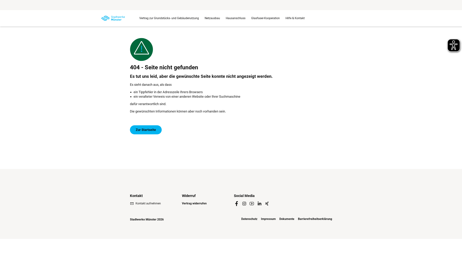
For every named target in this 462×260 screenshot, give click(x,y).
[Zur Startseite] (113, 18)
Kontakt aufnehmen (148, 203)
